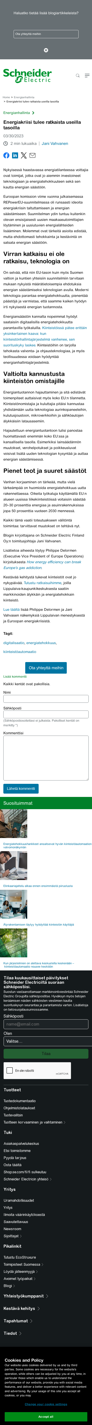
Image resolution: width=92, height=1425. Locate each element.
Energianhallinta (24, 97)
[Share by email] (32, 156)
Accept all (45, 1416)
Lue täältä (11, 609)
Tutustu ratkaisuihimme (42, 583)
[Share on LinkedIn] (15, 156)
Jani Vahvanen (55, 144)
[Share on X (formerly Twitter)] (24, 156)
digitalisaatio (13, 643)
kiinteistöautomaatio (19, 652)
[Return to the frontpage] (26, 76)
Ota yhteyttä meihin (28, 34)
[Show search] (77, 76)
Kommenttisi (13, 733)
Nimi (7, 692)
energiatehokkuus (41, 643)
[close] (46, 50)
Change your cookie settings (46, 1404)
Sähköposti (12, 708)
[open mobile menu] (87, 76)
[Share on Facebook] (6, 156)
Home (6, 97)
